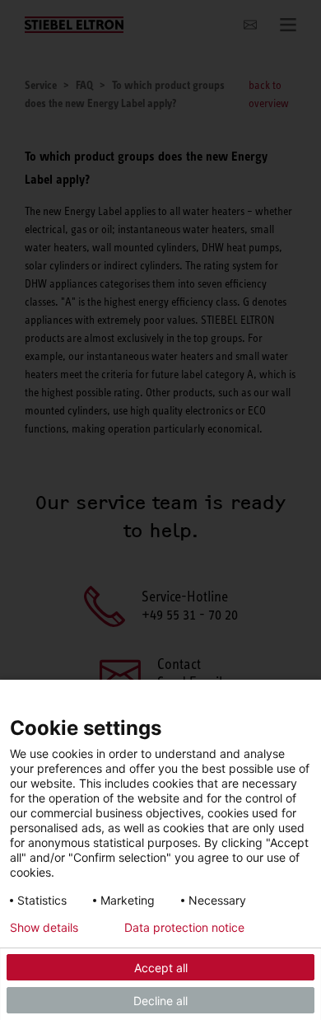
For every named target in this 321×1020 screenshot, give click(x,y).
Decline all (160, 1001)
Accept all (161, 968)
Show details (44, 927)
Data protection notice (184, 927)
